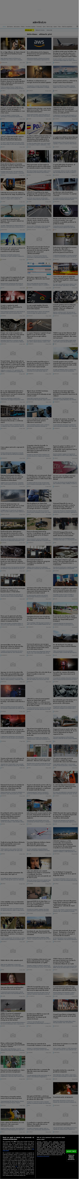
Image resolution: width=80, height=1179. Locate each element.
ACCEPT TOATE (71, 1151)
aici (16, 1166)
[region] (39, 1157)
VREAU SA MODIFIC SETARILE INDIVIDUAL (71, 1157)
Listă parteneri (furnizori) (43, 1156)
